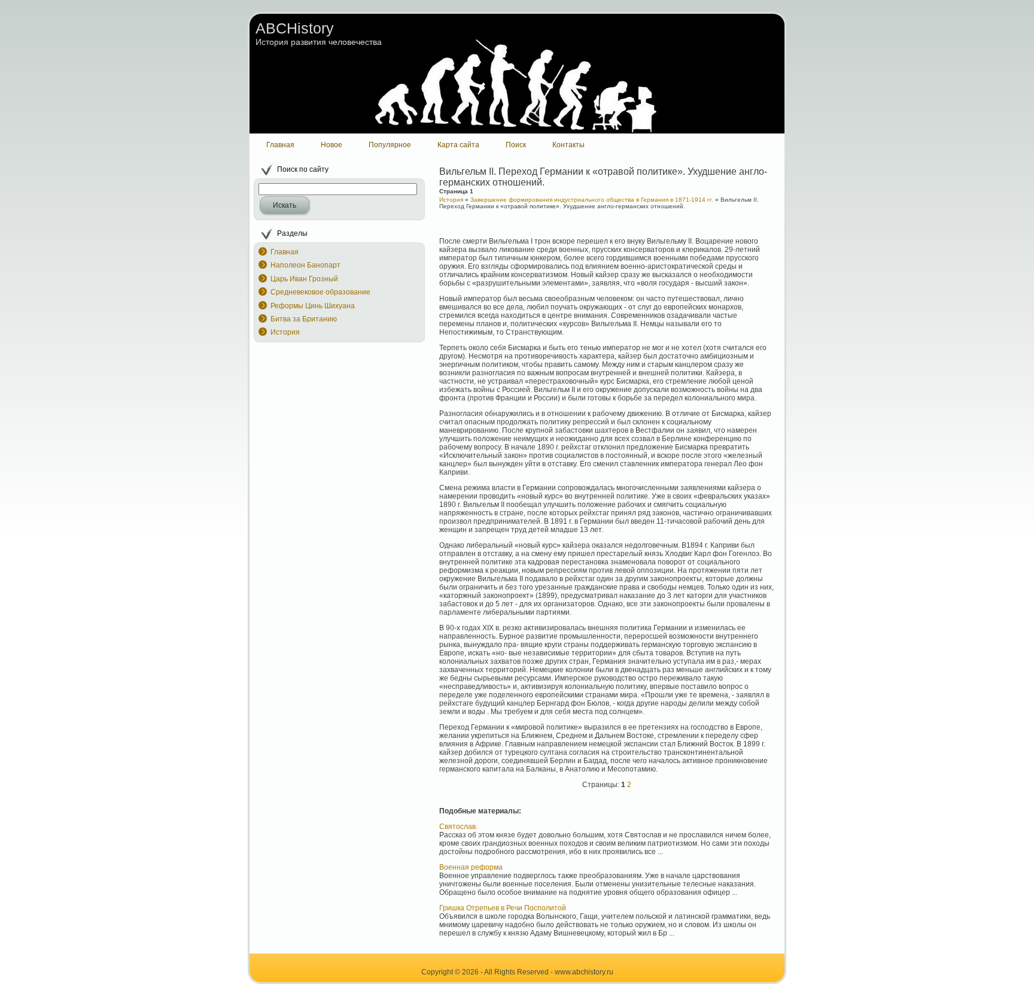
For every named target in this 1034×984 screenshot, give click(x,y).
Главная (284, 252)
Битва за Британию (303, 319)
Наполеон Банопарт (305, 265)
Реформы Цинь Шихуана (312, 306)
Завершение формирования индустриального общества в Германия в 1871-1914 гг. (591, 199)
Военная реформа (471, 867)
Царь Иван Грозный (304, 279)
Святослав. (458, 826)
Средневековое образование (320, 292)
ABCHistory (295, 28)
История (285, 332)
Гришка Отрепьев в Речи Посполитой (502, 908)
